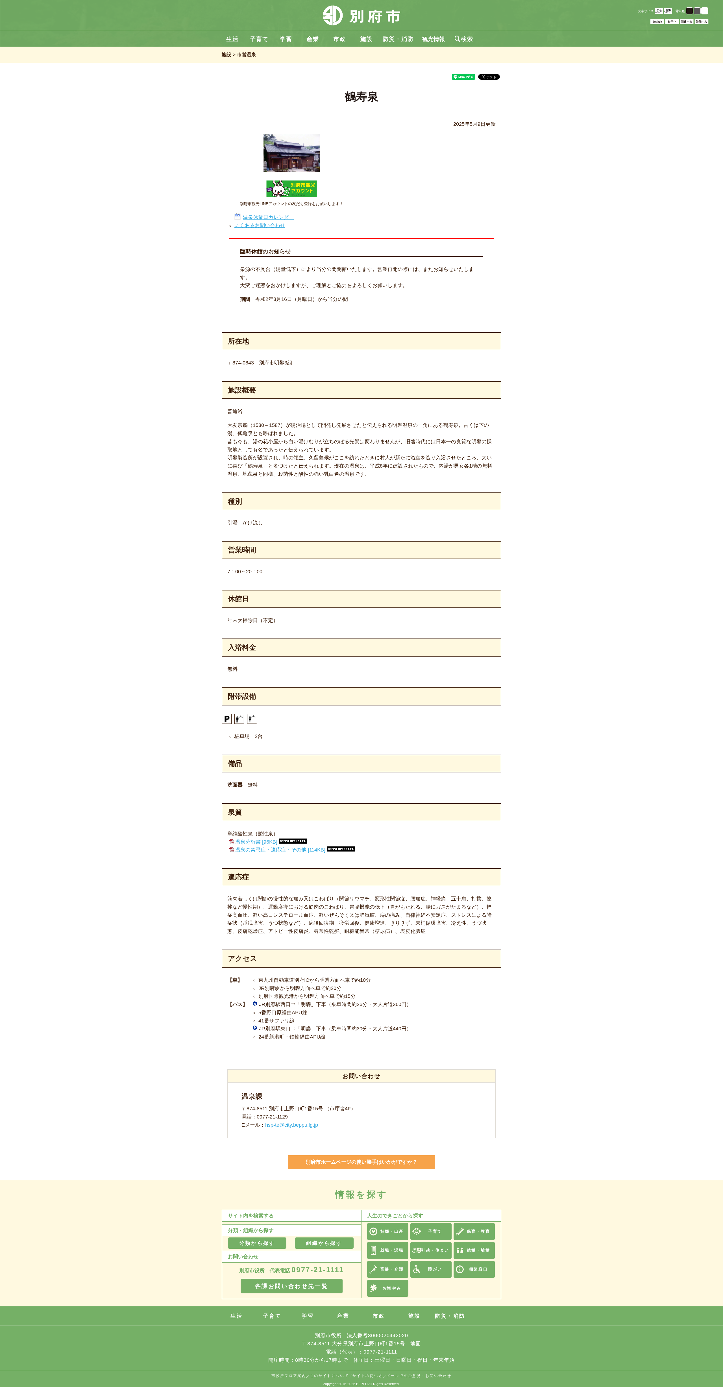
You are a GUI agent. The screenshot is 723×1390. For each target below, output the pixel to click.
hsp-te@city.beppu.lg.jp (291, 1125)
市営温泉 (246, 54)
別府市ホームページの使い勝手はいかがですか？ (361, 1162)
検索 (464, 39)
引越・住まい (435, 1250)
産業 (313, 39)
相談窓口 (478, 1269)
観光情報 (433, 39)
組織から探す (324, 1243)
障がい (435, 1269)
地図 (415, 1343)
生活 (232, 39)
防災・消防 (398, 39)
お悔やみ (392, 1288)
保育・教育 (478, 1231)
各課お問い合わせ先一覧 (291, 1286)
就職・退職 (392, 1250)
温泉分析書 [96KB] (256, 842)
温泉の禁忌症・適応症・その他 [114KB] (280, 850)
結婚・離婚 (478, 1250)
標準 (668, 11)
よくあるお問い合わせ (259, 225)
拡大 (659, 11)
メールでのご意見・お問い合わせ (419, 1376)
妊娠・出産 (392, 1231)
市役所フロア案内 (288, 1376)
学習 (286, 39)
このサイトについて (329, 1376)
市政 (340, 39)
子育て (259, 39)
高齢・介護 (392, 1269)
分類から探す (257, 1243)
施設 (366, 39)
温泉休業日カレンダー (268, 217)
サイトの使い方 (367, 1376)
